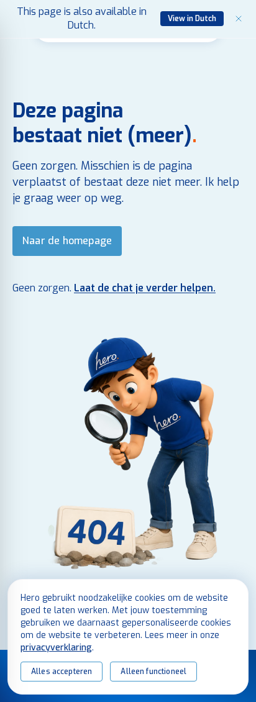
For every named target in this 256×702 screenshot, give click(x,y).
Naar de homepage (67, 240)
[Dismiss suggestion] (238, 18)
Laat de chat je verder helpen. (145, 287)
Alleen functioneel (153, 672)
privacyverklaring (56, 648)
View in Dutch (192, 19)
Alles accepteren (61, 672)
